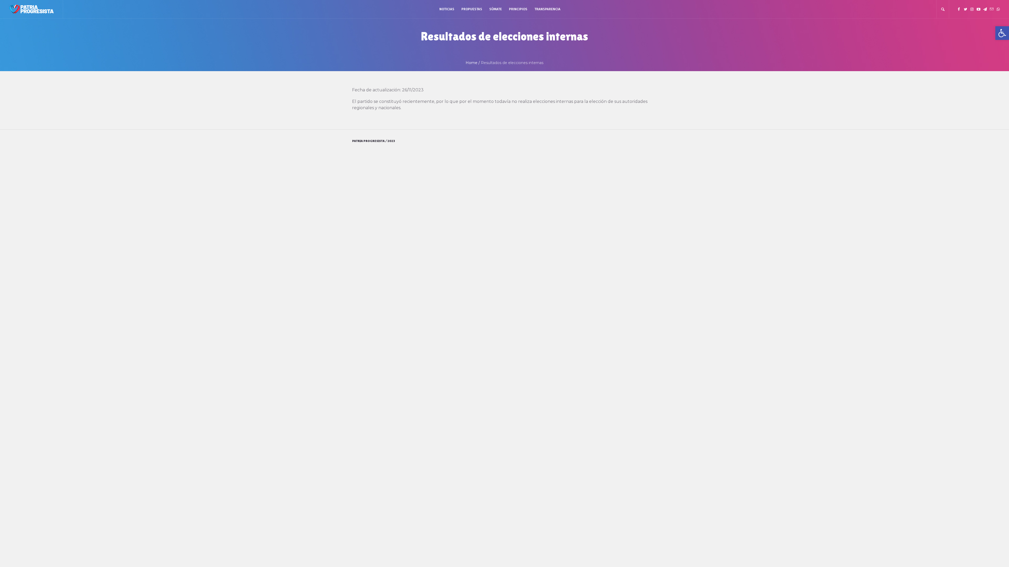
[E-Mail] (991, 9)
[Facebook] (959, 9)
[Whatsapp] (998, 9)
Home (471, 62)
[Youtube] (978, 9)
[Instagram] (972, 9)
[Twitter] (965, 9)
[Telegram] (985, 9)
